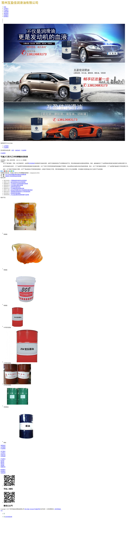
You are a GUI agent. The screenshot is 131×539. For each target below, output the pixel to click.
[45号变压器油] (17, 326)
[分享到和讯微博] (4, 171)
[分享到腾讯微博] (10, 171)
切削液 (2, 465)
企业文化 (3, 454)
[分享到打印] (13, 171)
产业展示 (3, 459)
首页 (5, 7)
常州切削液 (32, 163)
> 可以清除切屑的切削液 (16, 185)
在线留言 (6, 14)
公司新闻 (6, 146)
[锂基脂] (26, 233)
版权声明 (37, 509)
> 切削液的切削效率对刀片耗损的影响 (20, 191)
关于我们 (3, 451)
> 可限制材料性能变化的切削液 (18, 180)
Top (2, 510)
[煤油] (26, 441)
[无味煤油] (17, 405)
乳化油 (2, 460)
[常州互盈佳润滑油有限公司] (19, 4)
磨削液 (2, 462)
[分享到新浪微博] (8, 171)
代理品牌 (6, 11)
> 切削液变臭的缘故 (15, 193)
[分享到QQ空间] (6, 171)
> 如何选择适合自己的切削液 (17, 182)
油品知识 (6, 13)
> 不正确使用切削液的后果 (17, 188)
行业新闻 (6, 147)
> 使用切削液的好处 (15, 186)
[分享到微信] (11, 171)
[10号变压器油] (17, 384)
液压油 (2, 463)
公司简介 (6, 8)
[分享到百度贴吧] (3, 171)
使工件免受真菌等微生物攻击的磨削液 (15, 174)
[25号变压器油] (26, 362)
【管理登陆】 (57, 509)
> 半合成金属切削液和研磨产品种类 (19, 194)
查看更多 (3, 466)
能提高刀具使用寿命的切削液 (13, 176)
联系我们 (6, 16)
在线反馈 (3, 472)
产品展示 (6, 10)
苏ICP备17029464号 (30, 509)
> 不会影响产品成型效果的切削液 (19, 183)
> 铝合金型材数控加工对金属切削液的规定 (21, 190)
